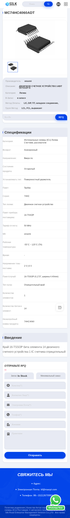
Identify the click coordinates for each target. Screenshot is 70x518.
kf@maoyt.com (37, 489)
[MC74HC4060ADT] (35, 39)
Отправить (35, 455)
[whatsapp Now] (55, 509)
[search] (48, 4)
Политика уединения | (15, 508)
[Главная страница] (11, 4)
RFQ (61, 117)
